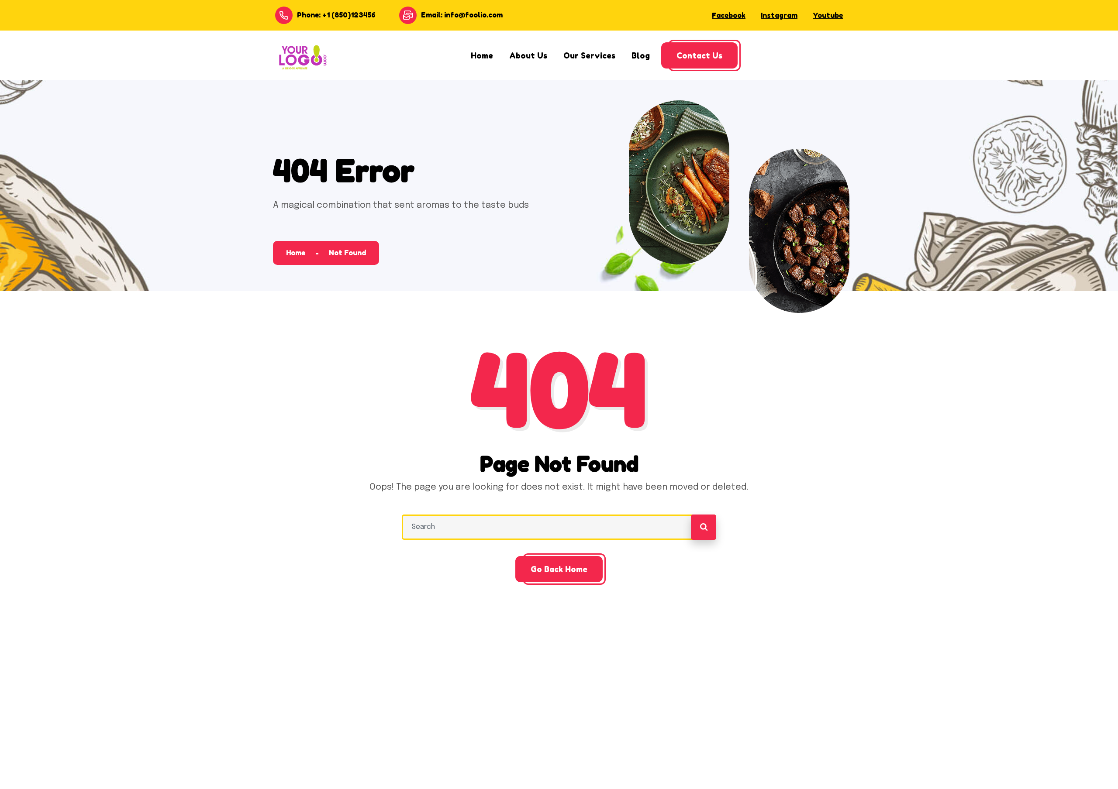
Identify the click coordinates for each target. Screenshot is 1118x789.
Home (295, 252)
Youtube (828, 15)
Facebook (728, 15)
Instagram (779, 15)
